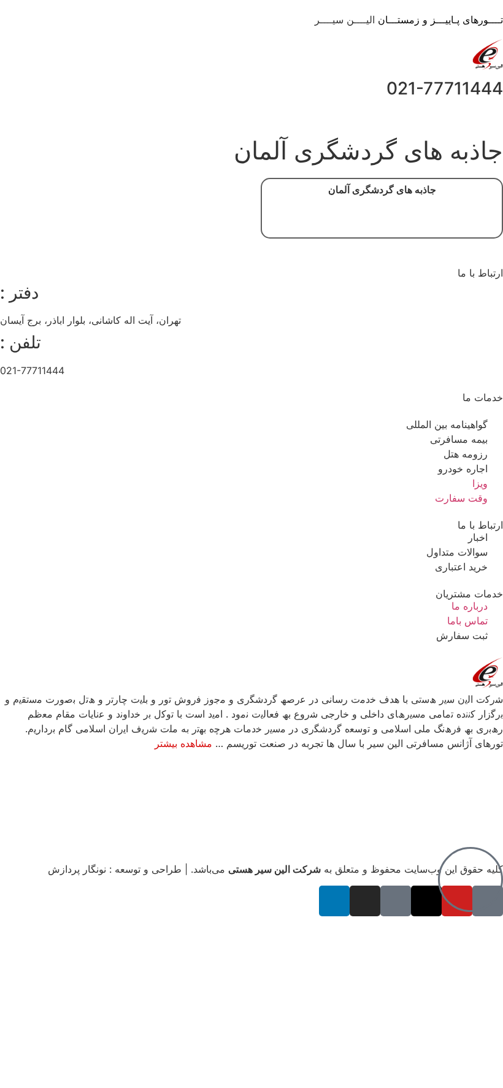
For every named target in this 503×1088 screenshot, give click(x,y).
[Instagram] (365, 901)
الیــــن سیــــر (409, 19)
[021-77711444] (15, 89)
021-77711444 (444, 88)
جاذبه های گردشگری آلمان (382, 190)
